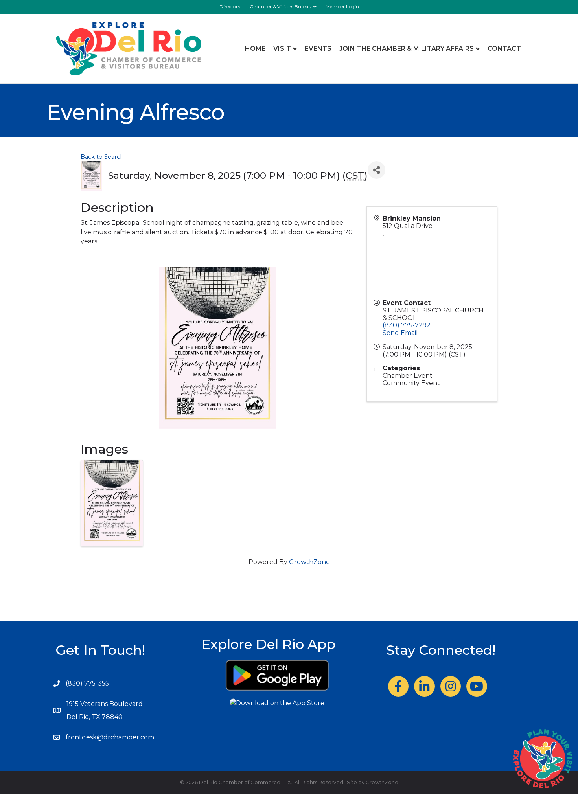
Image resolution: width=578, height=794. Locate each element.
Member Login (342, 6)
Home (255, 48)
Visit (282, 48)
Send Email (400, 332)
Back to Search (102, 156)
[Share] (376, 170)
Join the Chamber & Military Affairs (406, 48)
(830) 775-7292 (407, 325)
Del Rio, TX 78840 (94, 716)
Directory (230, 6)
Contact (504, 48)
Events (318, 48)
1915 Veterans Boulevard (104, 704)
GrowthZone (309, 562)
